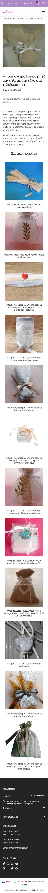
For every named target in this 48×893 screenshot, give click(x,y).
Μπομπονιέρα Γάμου (28, 18)
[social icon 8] (16, 868)
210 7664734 (13, 839)
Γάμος (14, 18)
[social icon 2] (8, 863)
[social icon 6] (8, 868)
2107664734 (11, 3)
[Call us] (2, 3)
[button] (5, 163)
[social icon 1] (4, 863)
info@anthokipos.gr (18, 847)
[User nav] (31, 3)
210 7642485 (12, 842)
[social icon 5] (4, 868)
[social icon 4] (16, 863)
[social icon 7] (12, 868)
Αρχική (6, 18)
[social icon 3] (12, 863)
